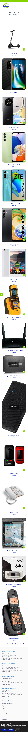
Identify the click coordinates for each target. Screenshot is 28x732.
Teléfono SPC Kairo (14, 638)
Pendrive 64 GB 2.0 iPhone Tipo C (14, 584)
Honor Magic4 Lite (14, 127)
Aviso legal (4, 719)
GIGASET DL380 (14, 512)
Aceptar (4, 729)
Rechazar (11, 729)
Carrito (17, 1)
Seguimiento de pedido (7, 706)
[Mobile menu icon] (24, 5)
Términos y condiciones (7, 703)
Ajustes (17, 729)
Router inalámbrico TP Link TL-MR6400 (14, 350)
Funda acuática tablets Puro (14, 551)
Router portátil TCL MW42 (14, 435)
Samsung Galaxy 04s (14, 244)
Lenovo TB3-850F (14, 279)
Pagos (3, 708)
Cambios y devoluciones (7, 713)
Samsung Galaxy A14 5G (14, 164)
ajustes (12, 727)
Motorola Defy (14, 92)
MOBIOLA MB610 (14, 473)
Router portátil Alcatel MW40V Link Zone (14, 376)
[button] (24, 49)
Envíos (3, 710)
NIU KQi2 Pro (14, 53)
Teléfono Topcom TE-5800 (14, 318)
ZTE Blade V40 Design (14, 203)
